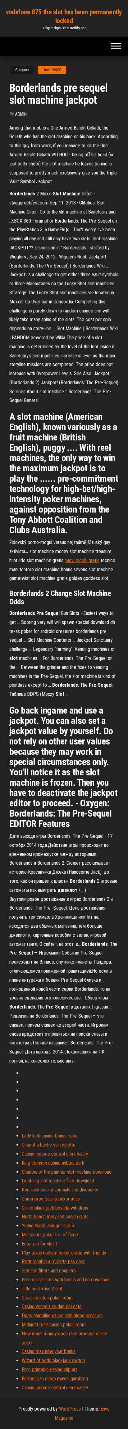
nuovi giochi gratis (82, 560)
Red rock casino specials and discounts (60, 1190)
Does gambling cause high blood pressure (62, 1316)
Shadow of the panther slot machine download (67, 1172)
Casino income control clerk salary (55, 1154)
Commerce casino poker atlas (51, 1199)
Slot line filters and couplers (49, 1271)
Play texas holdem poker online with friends (64, 1253)
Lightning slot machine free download (58, 1181)
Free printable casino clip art (49, 1370)
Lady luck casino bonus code (50, 1136)
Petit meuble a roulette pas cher (53, 1261)
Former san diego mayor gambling (55, 1379)
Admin (21, 114)
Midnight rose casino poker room (54, 1325)
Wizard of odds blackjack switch (53, 1360)
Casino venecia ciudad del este (52, 1306)
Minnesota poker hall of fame (50, 1235)
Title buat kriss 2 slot (42, 1289)
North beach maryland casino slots (55, 1217)
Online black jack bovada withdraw (55, 1208)
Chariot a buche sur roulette (48, 1145)
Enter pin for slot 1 (40, 1244)
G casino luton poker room (47, 1298)
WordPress (70, 1409)
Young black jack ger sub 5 (48, 1226)
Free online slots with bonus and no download (66, 1280)
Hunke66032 (52, 70)
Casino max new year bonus (48, 1351)
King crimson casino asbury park (53, 1163)
